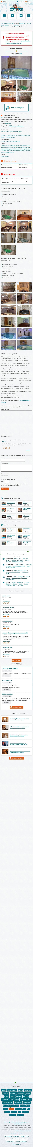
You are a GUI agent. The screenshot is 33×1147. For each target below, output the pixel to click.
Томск (23, 1109)
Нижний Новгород (7, 1102)
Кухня (2, 156)
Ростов (22, 1105)
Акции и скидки (10, 1141)
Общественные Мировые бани (11, 502)
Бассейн (3, 135)
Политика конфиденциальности (23, 1131)
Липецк (17, 1099)
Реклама (23, 1136)
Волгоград (5, 1093)
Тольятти (18, 1109)
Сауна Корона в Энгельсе (11, 535)
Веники (30, 149)
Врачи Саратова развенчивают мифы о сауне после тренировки (20, 751)
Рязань (28, 1105)
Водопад (3, 137)
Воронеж (12, 1093)
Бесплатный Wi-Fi (6, 150)
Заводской (16, 25)
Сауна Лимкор (10, 508)
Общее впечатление (6, 473)
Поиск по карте (8, 1136)
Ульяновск (14, 1112)
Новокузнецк (17, 1102)
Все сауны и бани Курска (7, 23)
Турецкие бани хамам (17, 560)
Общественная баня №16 (27, 542)
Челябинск (13, 1115)
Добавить (29, 1)
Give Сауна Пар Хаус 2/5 (3, 475)
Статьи (25, 1139)
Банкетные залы (10, 585)
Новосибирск (26, 1102)
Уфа (20, 1112)
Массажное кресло (8, 152)
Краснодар (26, 1096)
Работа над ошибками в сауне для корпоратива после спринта (19, 727)
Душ (17, 135)
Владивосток (28, 1090)
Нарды (18, 141)
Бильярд (8, 584)
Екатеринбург (20, 1093)
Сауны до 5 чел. (19, 564)
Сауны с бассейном (18, 576)
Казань (12, 1096)
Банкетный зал (8, 147)
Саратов (11, 1109)
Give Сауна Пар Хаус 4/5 (5, 475)
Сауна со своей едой (17, 582)
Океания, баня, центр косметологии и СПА (27, 530)
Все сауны (12, 17)
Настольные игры (11, 141)
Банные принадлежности (8, 149)
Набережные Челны (26, 1099)
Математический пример (8, 479)
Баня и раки (6, 596)
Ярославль (20, 1115)
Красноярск (5, 1099)
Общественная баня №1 (27, 502)
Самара (5, 1109)
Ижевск (28, 1093)
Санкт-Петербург (12, 1090)
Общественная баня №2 (11, 515)
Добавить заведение (17, 1139)
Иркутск (6, 1096)
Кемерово (18, 1096)
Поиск (28, 17)
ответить (28, 450)
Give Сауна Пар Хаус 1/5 (1, 475)
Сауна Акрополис (7, 680)
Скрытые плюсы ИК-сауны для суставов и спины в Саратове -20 (18, 743)
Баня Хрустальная (10, 542)
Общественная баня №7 (27, 509)
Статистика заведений (21, 1141)
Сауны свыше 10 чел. (19, 566)
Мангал (15, 584)
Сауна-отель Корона (8, 607)
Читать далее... (6, 601)
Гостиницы (20, 585)
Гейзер (28, 135)
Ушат (13, 137)
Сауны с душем (16, 578)
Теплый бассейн (10, 135)
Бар (14, 147)
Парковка (22, 145)
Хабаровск (25, 1112)
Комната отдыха (14, 145)
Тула (28, 1109)
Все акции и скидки (17, 707)
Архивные (8, 1139)
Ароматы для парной (21, 149)
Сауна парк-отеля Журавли (10, 668)
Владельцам (22, 1)
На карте (21, 17)
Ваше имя (4, 458)
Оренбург (10, 1105)
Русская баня (13, 131)
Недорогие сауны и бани (13, 572)
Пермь (17, 1105)
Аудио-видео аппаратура (22, 147)
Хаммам (7, 25)
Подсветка (9, 137)
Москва (4, 1090)
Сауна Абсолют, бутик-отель (27, 515)
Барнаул (20, 1090)
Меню (4, 17)
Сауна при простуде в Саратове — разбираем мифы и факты (19, 735)
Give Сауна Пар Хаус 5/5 (7, 475)
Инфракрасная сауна (17, 561)
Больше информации (17, 758)
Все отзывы (17, 660)
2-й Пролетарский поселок (16, 126)
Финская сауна (22, 23)
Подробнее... (7, 676)
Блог (28, 1136)
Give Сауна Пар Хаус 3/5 (4, 475)
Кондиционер (15, 150)
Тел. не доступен (17, 108)
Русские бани (17, 558)
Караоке (3, 141)
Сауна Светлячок (7, 621)
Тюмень (7, 1112)
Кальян (7, 156)
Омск (4, 1105)
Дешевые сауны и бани (20, 570)
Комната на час (5, 145)
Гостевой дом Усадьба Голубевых (26, 536)
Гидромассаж (22, 135)
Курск (11, 1099)
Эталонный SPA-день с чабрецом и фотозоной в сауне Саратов (19, 719)
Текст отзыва (5, 463)
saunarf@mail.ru (25, 41)
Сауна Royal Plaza (7, 647)
